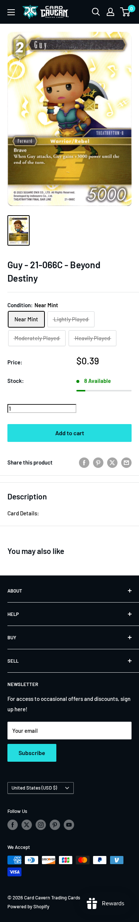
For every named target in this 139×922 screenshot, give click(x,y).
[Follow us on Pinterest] (55, 825)
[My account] (110, 12)
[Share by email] (126, 462)
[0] (125, 11)
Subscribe (32, 752)
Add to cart (69, 432)
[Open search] (96, 12)
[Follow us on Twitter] (26, 825)
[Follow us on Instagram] (41, 825)
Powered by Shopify (28, 906)
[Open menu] (11, 12)
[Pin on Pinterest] (98, 462)
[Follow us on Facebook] (12, 825)
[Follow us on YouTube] (69, 825)
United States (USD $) (34, 788)
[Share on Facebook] (84, 462)
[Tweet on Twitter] (112, 462)
